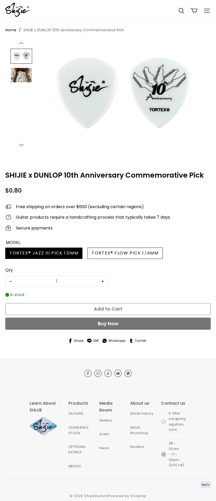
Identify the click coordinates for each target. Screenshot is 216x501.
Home (10, 30)
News (104, 447)
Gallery (105, 420)
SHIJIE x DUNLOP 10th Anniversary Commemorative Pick (73, 30)
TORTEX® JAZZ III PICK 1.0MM (43, 253)
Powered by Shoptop (127, 496)
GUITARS (75, 413)
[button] (181, 11)
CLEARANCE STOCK (78, 430)
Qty (9, 270)
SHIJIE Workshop (139, 430)
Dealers (137, 446)
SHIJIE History (142, 413)
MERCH (74, 466)
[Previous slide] (21, 43)
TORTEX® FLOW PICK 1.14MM (125, 253)
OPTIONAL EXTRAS (77, 449)
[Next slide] (21, 144)
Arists (104, 434)
